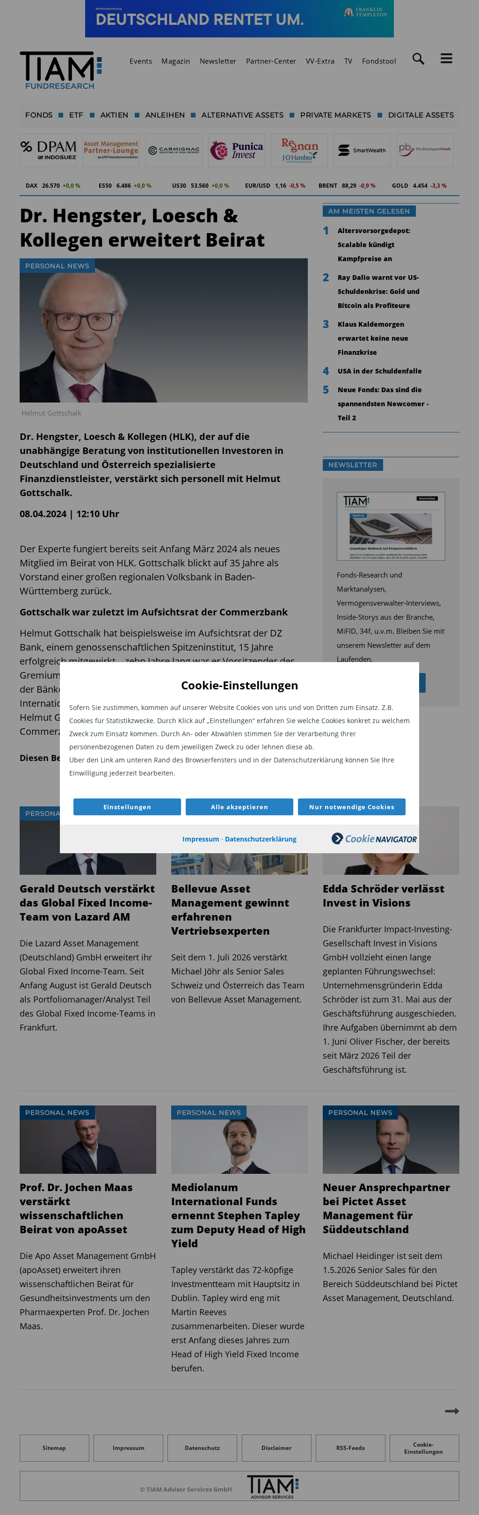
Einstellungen (127, 807)
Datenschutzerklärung (261, 838)
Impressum (200, 838)
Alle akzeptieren (240, 807)
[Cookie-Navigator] (374, 841)
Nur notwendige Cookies (351, 807)
